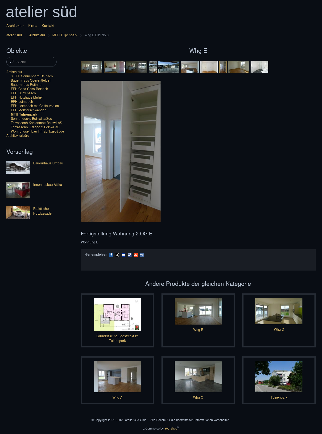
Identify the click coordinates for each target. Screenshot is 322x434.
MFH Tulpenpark (64, 35)
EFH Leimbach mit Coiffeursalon (35, 105)
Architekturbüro (17, 135)
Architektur (15, 25)
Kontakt (48, 25)
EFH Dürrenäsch (23, 93)
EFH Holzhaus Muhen (27, 97)
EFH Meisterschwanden (28, 110)
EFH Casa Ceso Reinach (29, 88)
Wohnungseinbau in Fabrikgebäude (37, 131)
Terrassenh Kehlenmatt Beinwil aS (36, 122)
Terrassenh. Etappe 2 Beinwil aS (35, 127)
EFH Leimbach (22, 101)
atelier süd (14, 35)
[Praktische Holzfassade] (18, 213)
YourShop (171, 428)
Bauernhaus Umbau (48, 163)
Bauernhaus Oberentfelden (31, 80)
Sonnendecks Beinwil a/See (31, 118)
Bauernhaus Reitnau (26, 84)
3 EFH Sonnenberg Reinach (32, 76)
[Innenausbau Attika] (18, 190)
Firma (32, 25)
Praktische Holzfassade (42, 211)
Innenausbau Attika (47, 184)
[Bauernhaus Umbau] (18, 168)
